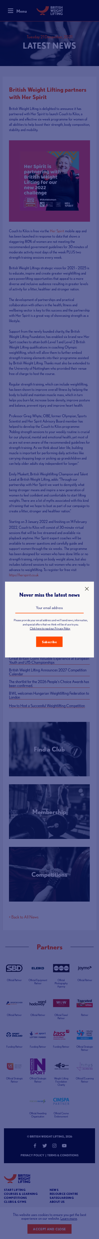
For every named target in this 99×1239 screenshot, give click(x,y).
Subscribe (49, 642)
